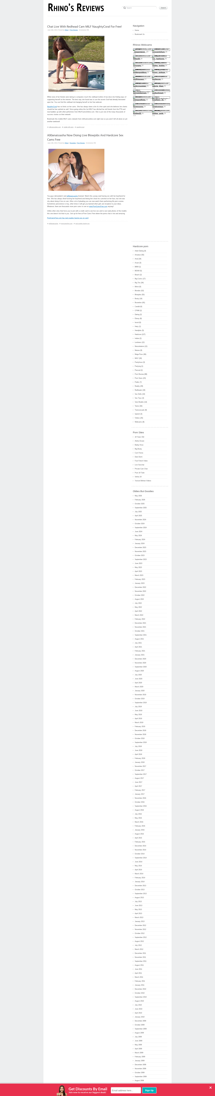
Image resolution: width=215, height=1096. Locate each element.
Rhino (66, 30)
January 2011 (139, 985)
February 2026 (140, 500)
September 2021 (141, 635)
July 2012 (138, 945)
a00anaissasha (72, 196)
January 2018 (139, 762)
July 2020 (138, 675)
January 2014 (139, 882)
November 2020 (140, 663)
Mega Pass (139, 354)
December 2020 (140, 659)
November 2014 (140, 850)
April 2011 (138, 973)
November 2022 (140, 591)
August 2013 (139, 897)
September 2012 (141, 937)
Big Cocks (138, 279)
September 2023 (141, 559)
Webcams (138, 422)
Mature (137, 350)
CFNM (137, 310)
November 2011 (140, 957)
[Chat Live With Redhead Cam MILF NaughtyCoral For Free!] (84, 26)
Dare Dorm (138, 457)
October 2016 (139, 802)
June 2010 (138, 1009)
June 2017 (138, 782)
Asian (137, 263)
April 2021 (138, 647)
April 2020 (138, 683)
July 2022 (138, 603)
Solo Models (139, 402)
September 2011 (140, 961)
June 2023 (138, 563)
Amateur (138, 255)
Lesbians (138, 342)
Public (137, 382)
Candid (137, 306)
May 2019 (138, 714)
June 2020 (138, 679)
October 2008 (139, 1072)
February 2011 (140, 981)
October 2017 (139, 770)
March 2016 (139, 822)
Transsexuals (139, 410)
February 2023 (140, 579)
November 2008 (140, 1069)
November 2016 (140, 798)
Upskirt (137, 414)
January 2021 (139, 655)
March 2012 (139, 949)
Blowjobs (138, 295)
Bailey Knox (139, 445)
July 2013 (138, 901)
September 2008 (141, 1076)
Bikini (137, 287)
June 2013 (138, 905)
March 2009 (139, 1053)
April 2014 (138, 870)
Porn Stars (138, 378)
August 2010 (139, 1001)
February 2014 (140, 878)
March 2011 (139, 977)
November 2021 (140, 627)
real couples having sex (82, 223)
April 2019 (138, 718)
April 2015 (138, 838)
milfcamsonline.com (55, 127)
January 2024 (139, 543)
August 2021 (139, 639)
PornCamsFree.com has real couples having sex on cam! (68, 218)
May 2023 (138, 567)
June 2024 (138, 531)
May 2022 (138, 607)
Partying (138, 366)
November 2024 (140, 520)
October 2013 (139, 889)
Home (137, 30)
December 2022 (140, 587)
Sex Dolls (138, 394)
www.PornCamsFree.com (98, 206)
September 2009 (141, 1029)
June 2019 (138, 710)
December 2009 (140, 1021)
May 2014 (138, 866)
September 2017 (141, 774)
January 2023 (139, 583)
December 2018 (140, 730)
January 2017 (139, 794)
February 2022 (140, 619)
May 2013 (138, 909)
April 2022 (138, 611)
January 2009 (139, 1061)
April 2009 (138, 1049)
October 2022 (139, 595)
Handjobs (138, 330)
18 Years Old (139, 437)
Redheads (138, 390)
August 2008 (139, 1080)
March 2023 (139, 575)
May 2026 (138, 496)
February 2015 (140, 842)
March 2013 (139, 917)
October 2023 (139, 555)
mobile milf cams (69, 127)
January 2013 (139, 921)
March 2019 (139, 722)
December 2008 (140, 1065)
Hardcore (138, 334)
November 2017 (140, 766)
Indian (137, 338)
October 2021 (139, 631)
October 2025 (139, 504)
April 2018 (138, 754)
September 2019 (141, 703)
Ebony (137, 318)
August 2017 (139, 778)
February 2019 (140, 726)
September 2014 (141, 858)
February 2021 (140, 651)
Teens (137, 406)
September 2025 (141, 508)
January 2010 (139, 1017)
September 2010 (141, 997)
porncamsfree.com (66, 223)
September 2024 (141, 527)
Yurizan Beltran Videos (143, 481)
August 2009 (139, 1033)
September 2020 (141, 667)
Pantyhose (138, 362)
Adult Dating (139, 251)
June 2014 (138, 862)
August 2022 (139, 599)
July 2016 (138, 814)
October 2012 (139, 933)
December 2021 (140, 623)
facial (137, 322)
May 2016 (138, 818)
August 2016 (139, 810)
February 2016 (140, 826)
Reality (137, 386)
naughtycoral (80, 127)
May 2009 (138, 1045)
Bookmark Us (140, 34)
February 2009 (140, 1057)
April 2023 (138, 571)
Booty (137, 298)
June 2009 (138, 1041)
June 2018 (138, 750)
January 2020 (139, 691)
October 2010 (139, 993)
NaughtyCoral (52, 107)
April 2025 (138, 516)
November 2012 (140, 929)
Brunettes (73, 143)
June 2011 (138, 969)
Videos (137, 418)
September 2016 (141, 806)
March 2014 (139, 874)
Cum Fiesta (139, 453)
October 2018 (139, 738)
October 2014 (139, 854)
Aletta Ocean (139, 441)
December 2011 (140, 953)
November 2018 (140, 734)
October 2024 (139, 524)
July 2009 (138, 1037)
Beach (137, 275)
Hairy (136, 326)
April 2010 (138, 1013)
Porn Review (74, 30)
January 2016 (139, 830)
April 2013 (138, 913)
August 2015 (139, 834)
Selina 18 (138, 477)
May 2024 (138, 535)
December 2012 (140, 925)
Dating (137, 314)
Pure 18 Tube (139, 473)
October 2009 (139, 1025)
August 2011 (139, 965)
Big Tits (137, 283)
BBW (136, 267)
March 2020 (139, 687)
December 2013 (140, 886)
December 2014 (140, 846)
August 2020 (139, 671)
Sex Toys (138, 398)
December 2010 (140, 989)
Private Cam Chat (141, 469)
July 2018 (138, 746)
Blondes (138, 291)
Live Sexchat (139, 465)
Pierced (137, 370)
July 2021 (138, 643)
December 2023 (140, 547)
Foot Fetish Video (141, 461)
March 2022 (139, 615)
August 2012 (139, 941)
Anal (136, 259)
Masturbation (139, 346)
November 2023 (140, 551)
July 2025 (138, 512)
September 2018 (141, 742)
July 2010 (138, 1005)
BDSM (137, 271)
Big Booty (138, 449)
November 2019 (140, 695)
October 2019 (139, 699)
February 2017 (140, 790)
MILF (136, 358)
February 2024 (140, 539)
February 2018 (140, 758)
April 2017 (138, 786)
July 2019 (138, 707)
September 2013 (141, 893)
